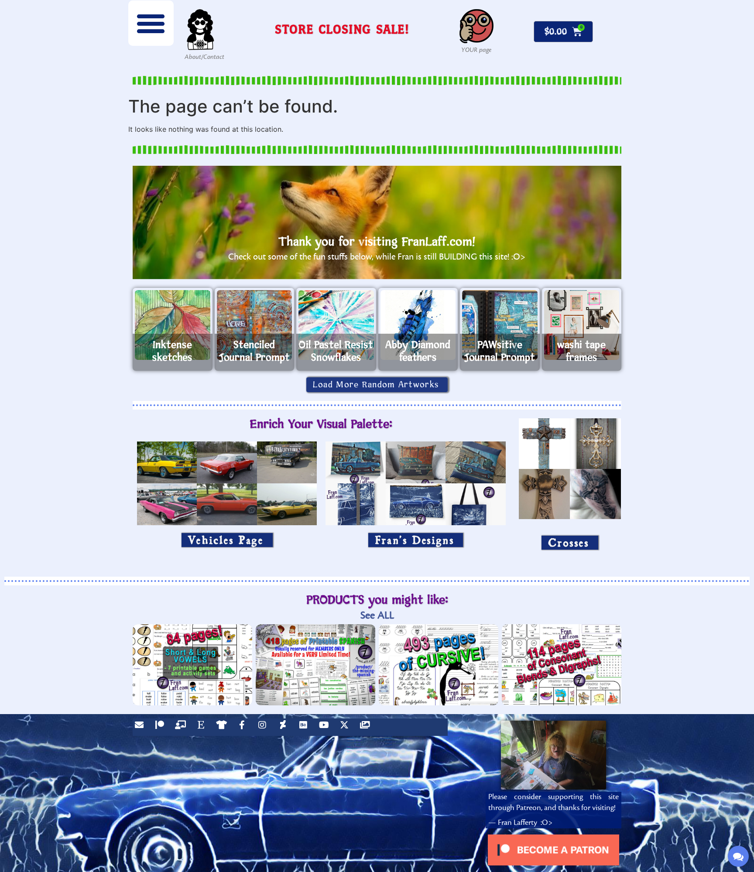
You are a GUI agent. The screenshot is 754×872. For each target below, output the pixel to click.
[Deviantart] (285, 727)
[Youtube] (326, 727)
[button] (151, 23)
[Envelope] (141, 727)
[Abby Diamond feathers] (418, 325)
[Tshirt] (223, 727)
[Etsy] (203, 727)
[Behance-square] (305, 727)
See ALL (377, 615)
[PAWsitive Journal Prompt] (500, 325)
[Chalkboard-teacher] (182, 727)
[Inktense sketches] (172, 325)
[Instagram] (264, 727)
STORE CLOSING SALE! (342, 29)
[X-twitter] (346, 727)
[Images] (367, 727)
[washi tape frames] (582, 325)
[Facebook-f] (244, 727)
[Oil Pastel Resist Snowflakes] (336, 325)
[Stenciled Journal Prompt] (255, 325)
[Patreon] (162, 727)
